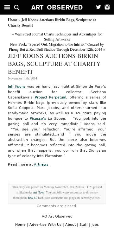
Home (12, 19)
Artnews (41, 164)
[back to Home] (57, 7)
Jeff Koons (17, 87)
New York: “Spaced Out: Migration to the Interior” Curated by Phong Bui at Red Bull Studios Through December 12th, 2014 (56, 46)
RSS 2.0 (32, 198)
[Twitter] (97, 7)
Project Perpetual (50, 97)
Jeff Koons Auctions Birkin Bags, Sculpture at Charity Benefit (54, 63)
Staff (83, 225)
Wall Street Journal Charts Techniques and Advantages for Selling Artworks (58, 36)
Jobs (95, 225)
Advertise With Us (45, 225)
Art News (39, 192)
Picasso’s (38, 119)
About (70, 225)
